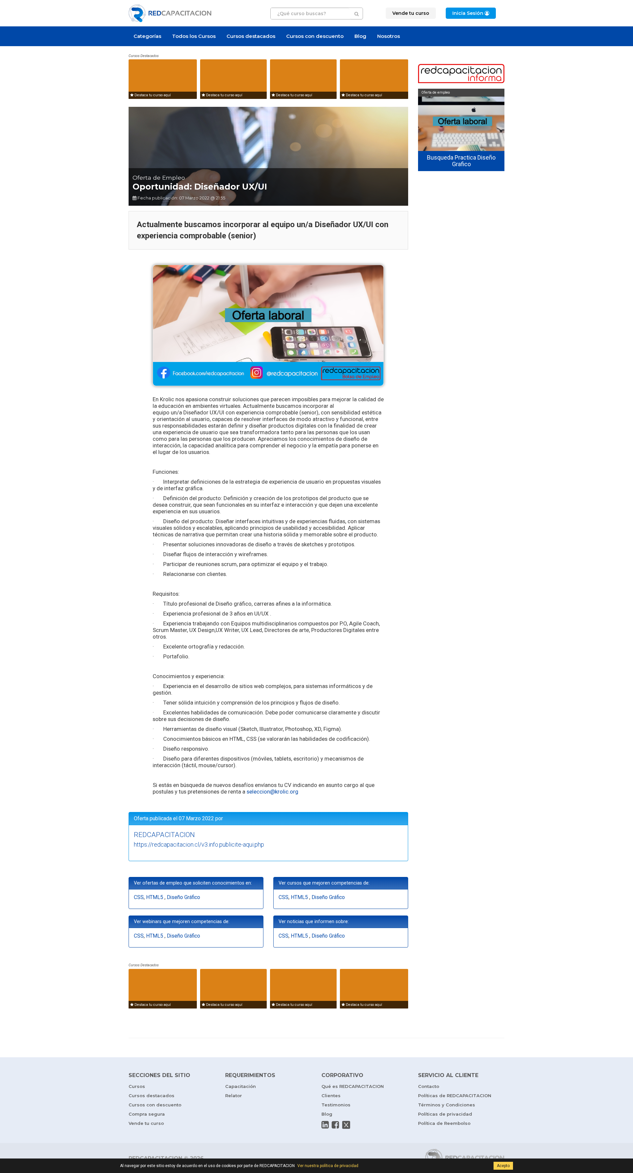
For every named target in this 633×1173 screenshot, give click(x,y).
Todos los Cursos (194, 36)
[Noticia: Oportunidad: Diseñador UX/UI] (268, 325)
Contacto (428, 1086)
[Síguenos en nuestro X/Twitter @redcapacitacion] (346, 1125)
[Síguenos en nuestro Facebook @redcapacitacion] (335, 1125)
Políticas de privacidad (445, 1114)
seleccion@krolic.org (272, 791)
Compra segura (147, 1114)
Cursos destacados (250, 36)
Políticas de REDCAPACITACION (454, 1095)
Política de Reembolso (444, 1123)
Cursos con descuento (315, 36)
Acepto (503, 1165)
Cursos (137, 1086)
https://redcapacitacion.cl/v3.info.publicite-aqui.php (199, 844)
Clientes (331, 1095)
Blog (360, 36)
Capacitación (240, 1086)
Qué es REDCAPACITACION (352, 1086)
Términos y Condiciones (446, 1104)
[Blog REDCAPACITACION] (461, 74)
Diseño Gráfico (183, 897)
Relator (233, 1095)
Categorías (147, 36)
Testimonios (335, 1104)
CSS (139, 897)
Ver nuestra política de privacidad (327, 1165)
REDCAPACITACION (164, 835)
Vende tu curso (146, 1123)
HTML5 (155, 897)
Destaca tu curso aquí (152, 95)
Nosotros (388, 36)
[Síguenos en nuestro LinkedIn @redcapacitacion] (325, 1125)
